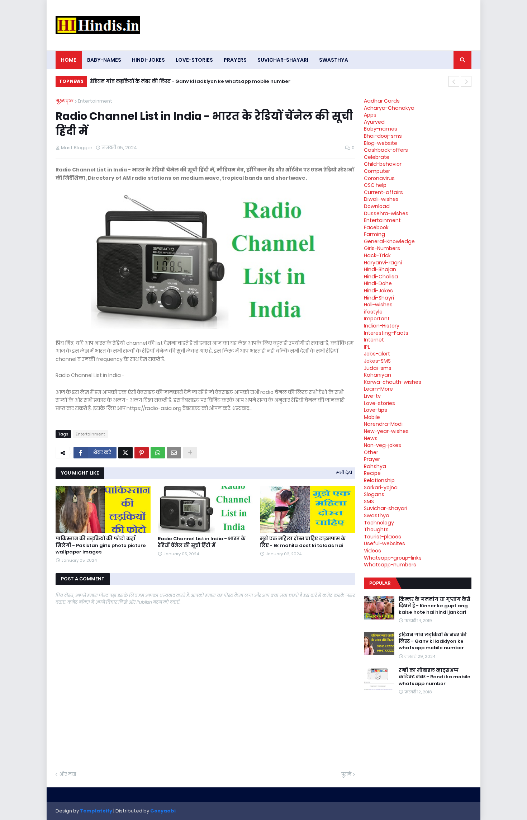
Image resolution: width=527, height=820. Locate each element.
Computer (377, 171)
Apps (370, 114)
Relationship (379, 480)
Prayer (372, 459)
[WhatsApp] (158, 452)
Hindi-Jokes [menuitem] (148, 59)
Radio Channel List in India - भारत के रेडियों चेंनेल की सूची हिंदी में (202, 542)
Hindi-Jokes (378, 290)
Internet (374, 339)
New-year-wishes (386, 431)
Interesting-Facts (386, 332)
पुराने (346, 774)
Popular (379, 583)
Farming (374, 234)
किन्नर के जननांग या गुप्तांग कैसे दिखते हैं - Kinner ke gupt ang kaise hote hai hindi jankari (434, 606)
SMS (369, 501)
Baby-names (380, 128)
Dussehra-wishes (386, 213)
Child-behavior (383, 164)
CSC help (375, 185)
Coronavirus (379, 178)
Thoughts (376, 529)
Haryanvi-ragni (383, 262)
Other (371, 452)
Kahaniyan (377, 374)
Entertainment (95, 101)
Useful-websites (384, 543)
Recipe (372, 473)
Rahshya (375, 466)
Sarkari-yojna (381, 487)
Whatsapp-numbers (390, 564)
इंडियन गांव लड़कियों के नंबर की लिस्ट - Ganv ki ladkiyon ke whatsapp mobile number (190, 81)
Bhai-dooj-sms (383, 136)
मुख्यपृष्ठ (64, 101)
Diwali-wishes (381, 199)
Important (377, 318)
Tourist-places (382, 536)
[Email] (174, 452)
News (371, 438)
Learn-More (378, 388)
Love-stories (379, 403)
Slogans (374, 494)
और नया (67, 774)
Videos (372, 550)
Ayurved (374, 122)
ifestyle (373, 311)
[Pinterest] (141, 452)
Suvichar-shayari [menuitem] (282, 59)
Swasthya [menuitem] (333, 59)
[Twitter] (125, 452)
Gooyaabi (163, 810)
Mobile (372, 417)
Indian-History (381, 325)
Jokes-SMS (377, 360)
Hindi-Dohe (378, 283)
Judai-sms (377, 368)
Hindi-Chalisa (381, 276)
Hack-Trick (377, 255)
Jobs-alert (377, 353)
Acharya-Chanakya (389, 108)
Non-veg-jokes (382, 445)
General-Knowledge (389, 241)
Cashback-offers (386, 150)
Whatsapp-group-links (393, 557)
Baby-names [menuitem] (104, 59)
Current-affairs (383, 192)
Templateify (96, 810)
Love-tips (375, 410)
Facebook (376, 227)
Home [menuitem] (68, 59)
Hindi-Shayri (379, 297)
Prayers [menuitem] (235, 59)
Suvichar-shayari (385, 508)
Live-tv (372, 396)
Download (377, 206)
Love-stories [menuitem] (194, 59)
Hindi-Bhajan (380, 269)
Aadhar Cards (382, 100)
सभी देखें (344, 473)
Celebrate (376, 157)
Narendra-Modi (383, 424)
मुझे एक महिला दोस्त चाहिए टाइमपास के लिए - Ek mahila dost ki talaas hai (303, 542)
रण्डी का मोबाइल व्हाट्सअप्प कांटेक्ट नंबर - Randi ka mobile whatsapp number (434, 677)
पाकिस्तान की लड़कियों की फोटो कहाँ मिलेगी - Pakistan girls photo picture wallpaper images (101, 545)
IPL (367, 346)
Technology (379, 522)
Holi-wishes (378, 304)
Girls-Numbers (382, 248)
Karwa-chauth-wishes (392, 382)
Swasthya (376, 515)
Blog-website (380, 143)
